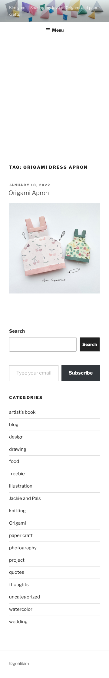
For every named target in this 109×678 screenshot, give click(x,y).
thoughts (19, 584)
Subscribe (81, 373)
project (17, 560)
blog (13, 424)
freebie (17, 473)
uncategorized (24, 597)
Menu (58, 30)
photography (23, 548)
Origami (17, 523)
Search (17, 331)
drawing (17, 449)
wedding (18, 621)
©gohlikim (19, 663)
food (14, 461)
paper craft (21, 535)
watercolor (20, 609)
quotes (16, 572)
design (16, 437)
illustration (20, 486)
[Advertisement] (54, 95)
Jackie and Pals (25, 498)
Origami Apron (28, 192)
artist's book (22, 412)
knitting (17, 510)
